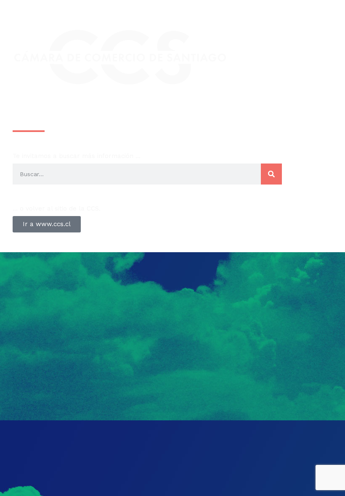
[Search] (271, 174)
